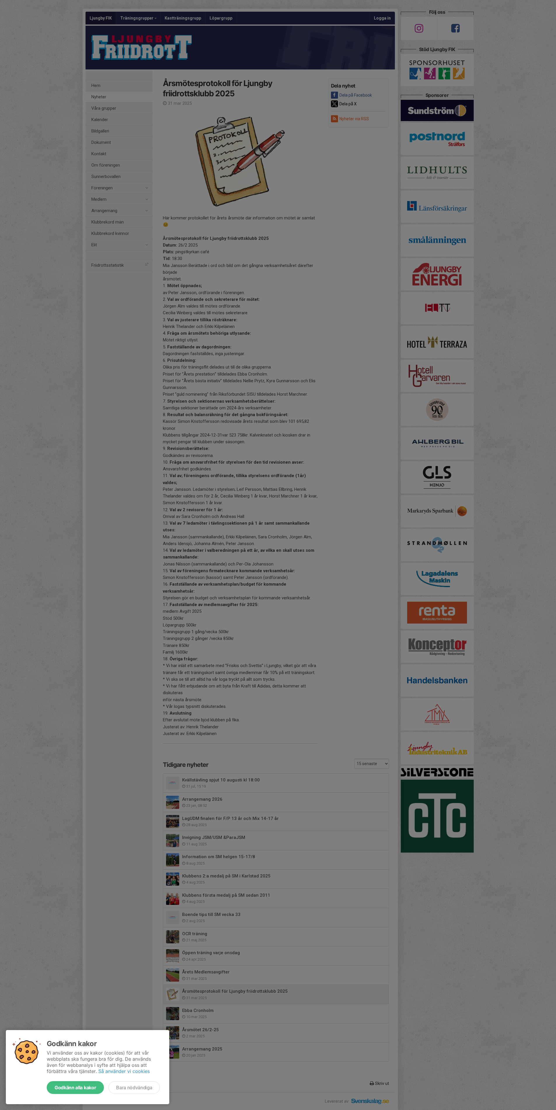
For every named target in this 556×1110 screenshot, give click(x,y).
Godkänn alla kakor (75, 1087)
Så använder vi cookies (124, 1071)
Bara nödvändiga (134, 1087)
